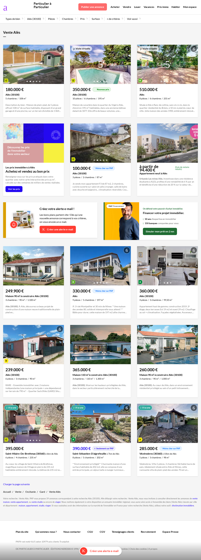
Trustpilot (64, 541)
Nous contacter (72, 531)
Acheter (115, 6)
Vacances (149, 6)
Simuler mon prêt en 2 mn (160, 231)
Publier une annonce (92, 6)
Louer (137, 6)
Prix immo (162, 6)
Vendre (127, 6)
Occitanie (30, 491)
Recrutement (148, 531)
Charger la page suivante (16, 484)
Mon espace (190, 6)
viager (58, 502)
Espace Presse (171, 531)
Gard (42, 491)
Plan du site (22, 531)
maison (22, 505)
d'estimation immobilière (183, 505)
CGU (90, 531)
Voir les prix (14, 189)
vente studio (37, 502)
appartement (32, 505)
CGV (102, 531)
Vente (18, 491)
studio (41, 505)
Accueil (7, 491)
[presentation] (6, 65)
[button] (27, 80)
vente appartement (19, 502)
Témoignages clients (123, 531)
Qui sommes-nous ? (46, 531)
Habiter (175, 6)
